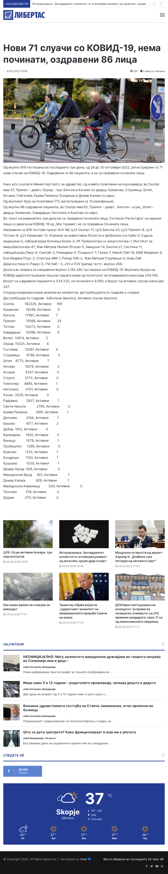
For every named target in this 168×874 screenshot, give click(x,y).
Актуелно (35, 667)
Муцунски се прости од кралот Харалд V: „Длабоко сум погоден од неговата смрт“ (139, 557)
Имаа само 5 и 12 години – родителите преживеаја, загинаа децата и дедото (89, 683)
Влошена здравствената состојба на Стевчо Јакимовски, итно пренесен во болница (88, 708)
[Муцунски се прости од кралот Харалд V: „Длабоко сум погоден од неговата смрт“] (140, 534)
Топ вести (50, 738)
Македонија (49, 667)
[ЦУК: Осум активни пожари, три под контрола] (28, 534)
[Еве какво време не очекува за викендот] (28, 587)
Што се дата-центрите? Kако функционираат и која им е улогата (79, 732)
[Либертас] (24, 15)
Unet (83, 859)
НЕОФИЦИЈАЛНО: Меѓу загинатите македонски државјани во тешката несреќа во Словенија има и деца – (92, 659)
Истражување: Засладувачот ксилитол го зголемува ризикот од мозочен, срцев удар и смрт (83, 557)
